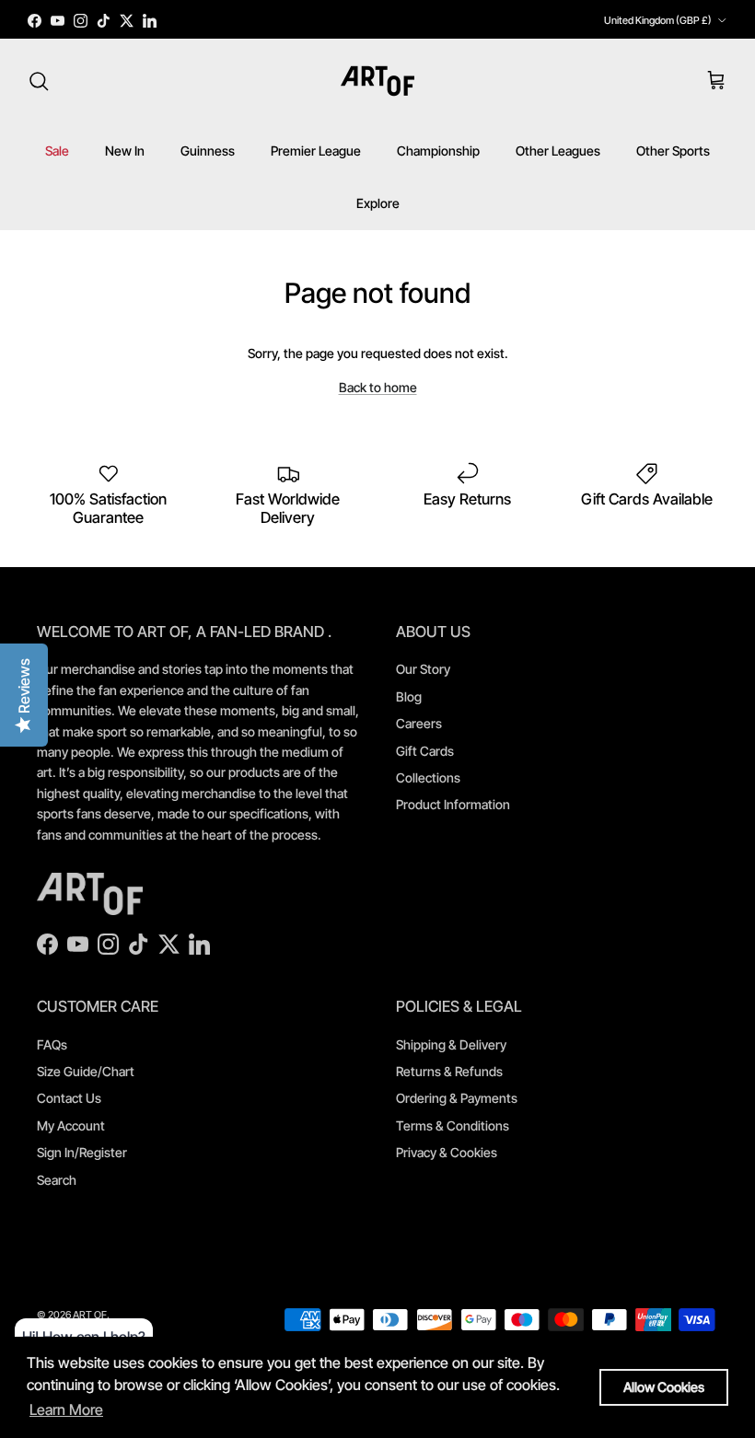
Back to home (378, 387)
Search (56, 1180)
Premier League (316, 150)
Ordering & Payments (456, 1098)
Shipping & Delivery (451, 1044)
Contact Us (69, 1098)
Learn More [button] (66, 1409)
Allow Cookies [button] (663, 1387)
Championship (438, 150)
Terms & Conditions (452, 1125)
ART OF (90, 1314)
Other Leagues (558, 150)
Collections (428, 777)
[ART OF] (377, 81)
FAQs (52, 1044)
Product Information (453, 804)
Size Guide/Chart (85, 1071)
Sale (57, 150)
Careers (419, 723)
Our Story (423, 669)
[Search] (39, 81)
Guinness (207, 150)
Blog (409, 696)
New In (125, 150)
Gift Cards (425, 751)
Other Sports (673, 150)
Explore (378, 203)
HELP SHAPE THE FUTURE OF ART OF (377, 22)
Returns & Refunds (449, 1071)
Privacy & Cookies (446, 1152)
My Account (71, 1125)
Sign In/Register (82, 1152)
